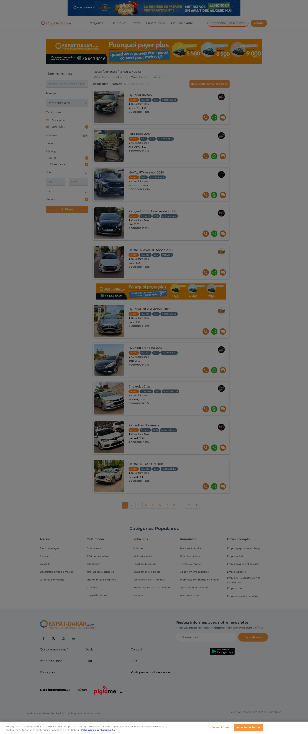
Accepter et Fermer (248, 727)
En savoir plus (220, 727)
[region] (154, 727)
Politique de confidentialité (98, 730)
